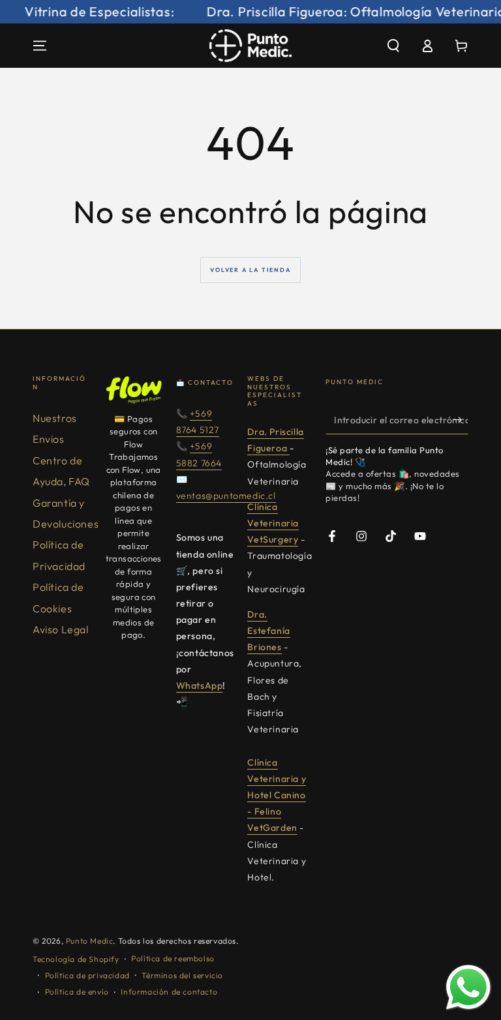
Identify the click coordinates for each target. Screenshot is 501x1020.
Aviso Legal (61, 629)
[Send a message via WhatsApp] (468, 987)
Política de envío (77, 992)
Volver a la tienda (250, 269)
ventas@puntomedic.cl (226, 496)
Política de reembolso (173, 958)
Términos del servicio (182, 975)
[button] (393, 45)
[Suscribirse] (460, 419)
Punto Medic (90, 941)
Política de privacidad (87, 975)
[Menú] (40, 45)
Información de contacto (169, 992)
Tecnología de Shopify (76, 959)
